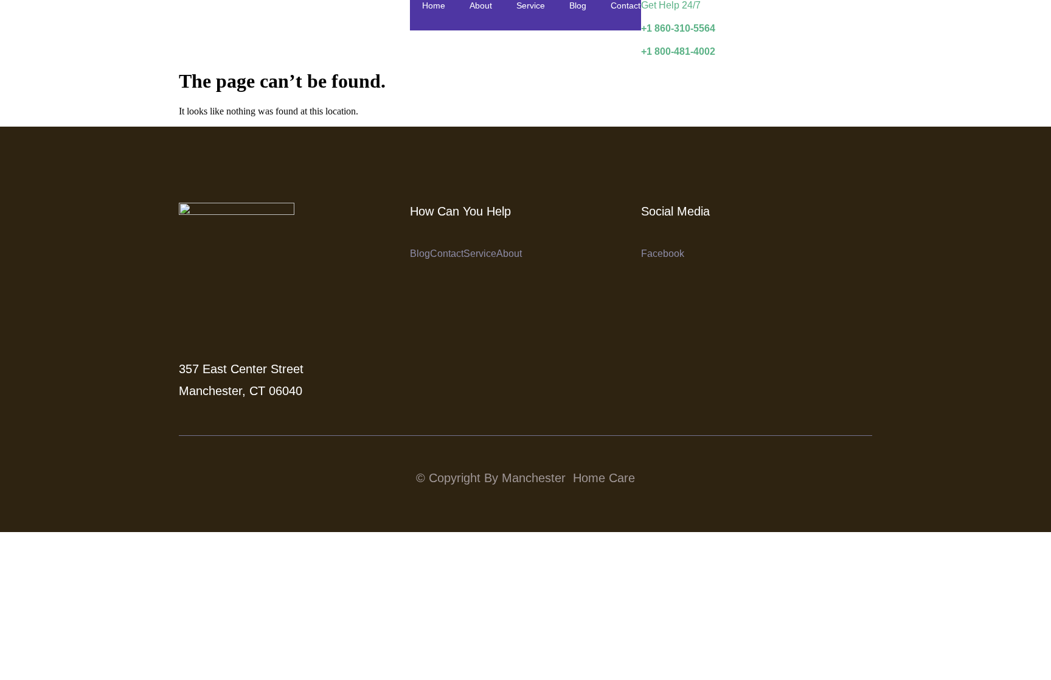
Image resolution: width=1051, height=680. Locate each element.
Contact (625, 5)
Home (433, 5)
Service (530, 5)
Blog (577, 5)
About (481, 5)
